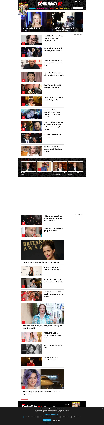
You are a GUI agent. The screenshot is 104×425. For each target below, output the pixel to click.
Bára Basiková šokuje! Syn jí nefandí (31, 29)
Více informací (53, 412)
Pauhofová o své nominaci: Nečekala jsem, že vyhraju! (52, 268)
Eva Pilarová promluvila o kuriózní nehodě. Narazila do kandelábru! (53, 149)
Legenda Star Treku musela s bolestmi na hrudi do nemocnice (54, 74)
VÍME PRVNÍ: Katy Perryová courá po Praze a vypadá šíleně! (64, 29)
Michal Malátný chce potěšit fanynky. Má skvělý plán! (52, 86)
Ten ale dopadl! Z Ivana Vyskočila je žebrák (51, 359)
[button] (52, 414)
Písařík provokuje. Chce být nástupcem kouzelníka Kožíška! (53, 281)
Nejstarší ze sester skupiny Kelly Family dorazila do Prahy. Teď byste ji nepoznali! (42, 327)
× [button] (102, 408)
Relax (52, 8)
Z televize (40, 8)
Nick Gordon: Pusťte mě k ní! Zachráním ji (53, 136)
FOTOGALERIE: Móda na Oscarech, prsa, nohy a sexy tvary (52, 335)
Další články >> (25, 398)
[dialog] (52, 416)
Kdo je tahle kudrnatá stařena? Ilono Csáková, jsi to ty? (53, 99)
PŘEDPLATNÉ (46, 406)
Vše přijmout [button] (47, 420)
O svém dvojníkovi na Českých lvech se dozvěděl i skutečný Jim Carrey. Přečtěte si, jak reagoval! (53, 125)
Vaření (66, 8)
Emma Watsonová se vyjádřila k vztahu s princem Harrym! (41, 262)
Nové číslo (23, 2)
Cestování (59, 8)
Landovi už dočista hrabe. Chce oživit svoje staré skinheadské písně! (53, 63)
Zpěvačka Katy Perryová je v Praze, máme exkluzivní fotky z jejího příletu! (41, 393)
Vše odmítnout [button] (56, 420)
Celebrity (32, 8)
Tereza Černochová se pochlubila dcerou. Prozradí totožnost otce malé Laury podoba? (52, 113)
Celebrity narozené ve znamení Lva (43, 172)
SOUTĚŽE (54, 406)
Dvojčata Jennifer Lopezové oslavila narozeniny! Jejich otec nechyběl (53, 294)
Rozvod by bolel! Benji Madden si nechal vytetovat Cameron (53, 49)
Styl (46, 8)
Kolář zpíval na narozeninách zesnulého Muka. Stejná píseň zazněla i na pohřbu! (53, 218)
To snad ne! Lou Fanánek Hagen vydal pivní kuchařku (53, 230)
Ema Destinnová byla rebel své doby (53, 347)
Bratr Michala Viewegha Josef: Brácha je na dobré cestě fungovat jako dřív (53, 38)
